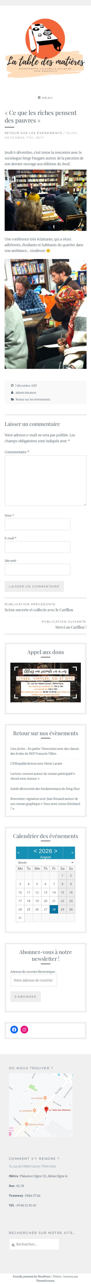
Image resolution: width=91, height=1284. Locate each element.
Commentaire (17, 452)
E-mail (11, 538)
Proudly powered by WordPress (32, 1276)
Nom (9, 515)
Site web (10, 561)
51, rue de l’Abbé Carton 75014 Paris (32, 1166)
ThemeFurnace (45, 1280)
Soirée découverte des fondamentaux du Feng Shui (45, 789)
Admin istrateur (25, 393)
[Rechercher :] (34, 1244)
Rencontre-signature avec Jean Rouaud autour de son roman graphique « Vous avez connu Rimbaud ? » (45, 804)
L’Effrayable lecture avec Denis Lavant (36, 763)
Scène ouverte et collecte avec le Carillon (39, 607)
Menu (47, 97)
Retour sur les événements (33, 133)
